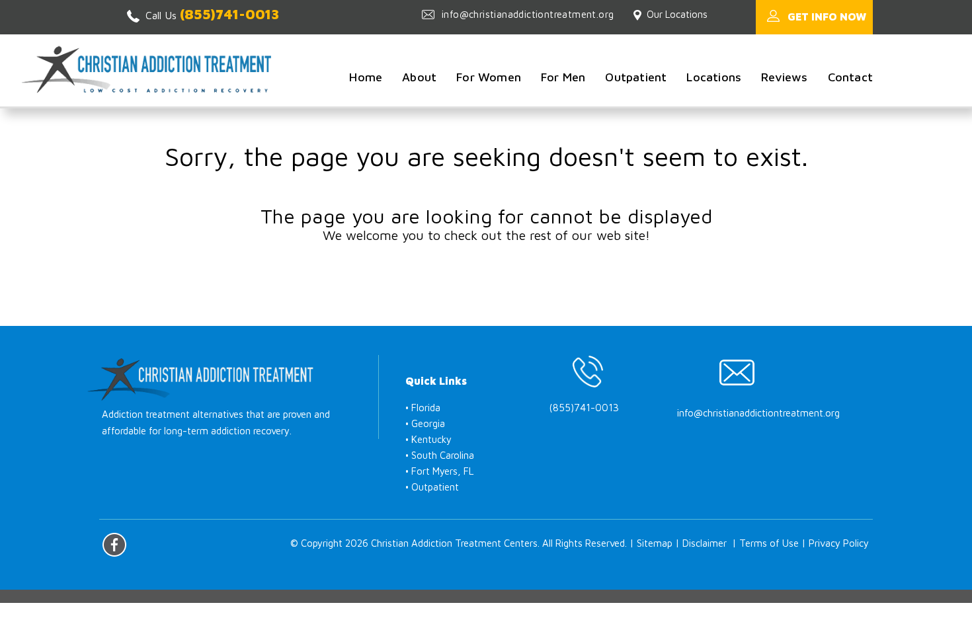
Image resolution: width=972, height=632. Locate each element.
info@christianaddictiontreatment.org (528, 14)
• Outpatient (432, 487)
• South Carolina (439, 455)
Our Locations (677, 14)
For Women (488, 77)
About (419, 77)
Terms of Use (769, 543)
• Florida (422, 407)
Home (365, 77)
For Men (563, 77)
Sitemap (654, 543)
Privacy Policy (839, 543)
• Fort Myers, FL (439, 471)
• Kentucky (428, 439)
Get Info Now (827, 16)
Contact (850, 77)
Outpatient (636, 77)
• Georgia (425, 423)
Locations (713, 77)
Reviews (784, 77)
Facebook (114, 545)
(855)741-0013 (229, 14)
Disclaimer (704, 543)
